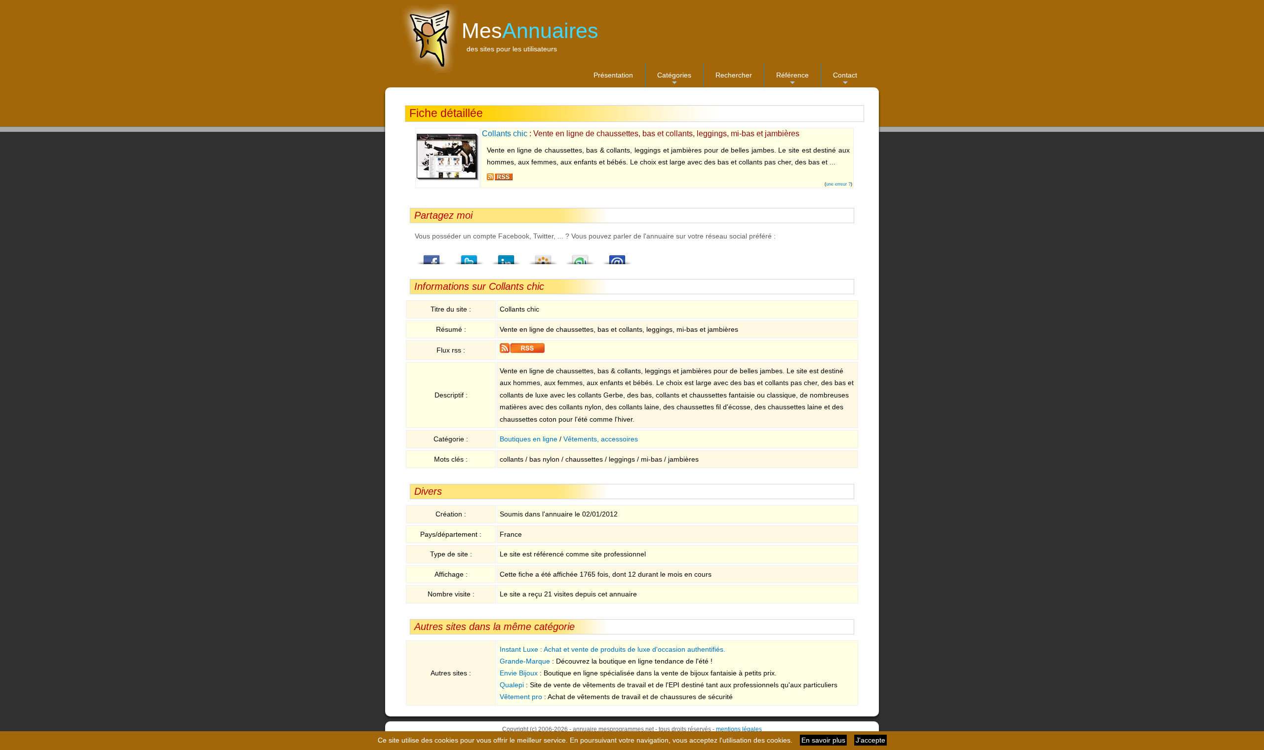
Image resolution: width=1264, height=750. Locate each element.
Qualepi (512, 685)
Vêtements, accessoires (600, 439)
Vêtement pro (521, 697)
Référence (792, 79)
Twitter (469, 256)
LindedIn (506, 256)
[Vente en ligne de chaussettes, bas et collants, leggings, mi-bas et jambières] (447, 178)
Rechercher (733, 75)
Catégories (674, 79)
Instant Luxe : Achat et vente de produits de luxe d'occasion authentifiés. (612, 649)
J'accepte (870, 740)
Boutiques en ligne (528, 439)
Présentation (613, 75)
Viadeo (543, 256)
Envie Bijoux (519, 673)
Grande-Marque (525, 661)
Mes (530, 30)
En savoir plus (823, 740)
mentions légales (739, 729)
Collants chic (504, 133)
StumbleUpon (580, 256)
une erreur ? (838, 184)
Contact (845, 79)
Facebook (432, 256)
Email (617, 256)
